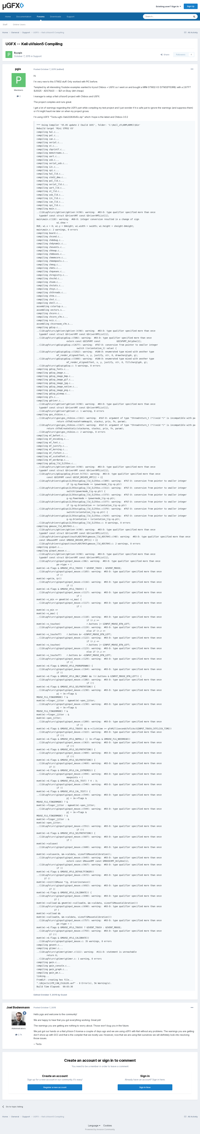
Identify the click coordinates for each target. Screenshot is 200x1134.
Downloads (55, 16)
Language (93, 1125)
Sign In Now (145, 1087)
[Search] (194, 16)
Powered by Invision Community (100, 1129)
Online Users (19, 24)
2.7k (19, 1034)
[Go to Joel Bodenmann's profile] (19, 1018)
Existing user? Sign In (168, 6)
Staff (5, 24)
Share (165, 54)
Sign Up (190, 6)
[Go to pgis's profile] (8, 54)
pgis (19, 52)
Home (8, 16)
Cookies (107, 1125)
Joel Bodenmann (18, 1007)
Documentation (23, 16)
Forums (41, 16)
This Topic (182, 16)
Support (70, 16)
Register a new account (54, 1087)
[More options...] (192, 69)
